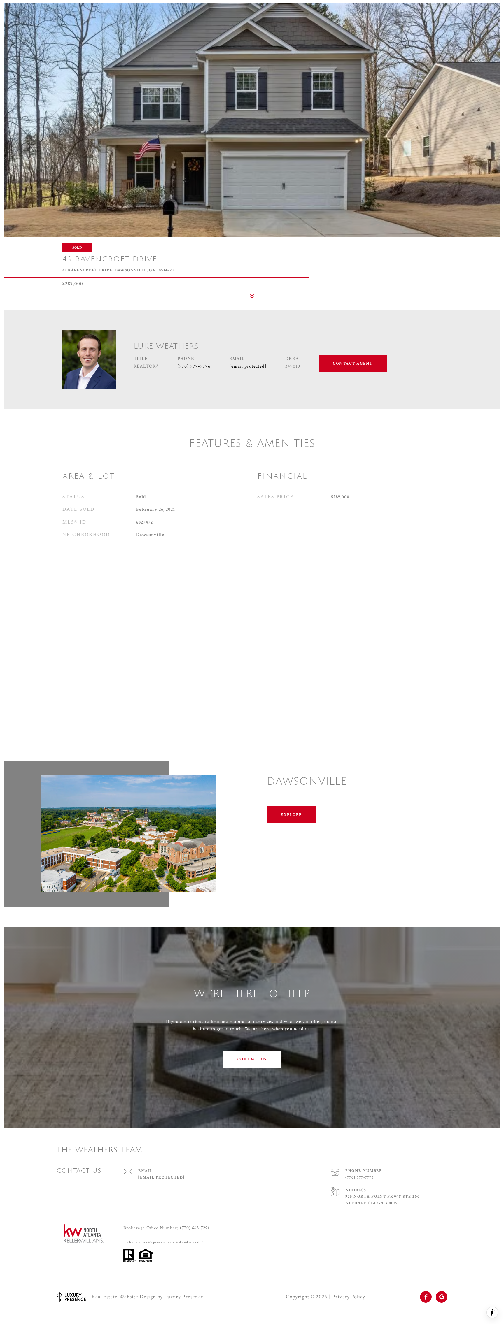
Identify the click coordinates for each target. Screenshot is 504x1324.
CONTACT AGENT (353, 363)
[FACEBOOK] (426, 1297)
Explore (291, 814)
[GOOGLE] (441, 1297)
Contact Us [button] (252, 1059)
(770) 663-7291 (195, 1228)
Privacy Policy (348, 1296)
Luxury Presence (183, 1296)
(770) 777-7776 (194, 366)
